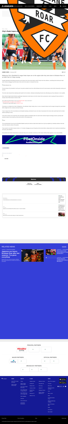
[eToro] (22, 361)
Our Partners (50, 409)
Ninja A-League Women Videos (23, 384)
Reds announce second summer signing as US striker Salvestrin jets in (13, 215)
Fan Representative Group (51, 398)
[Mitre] (45, 361)
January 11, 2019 (19, 103)
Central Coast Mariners (32, 391)
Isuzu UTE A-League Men (17, 6)
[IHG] (54, 361)
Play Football (50, 411)
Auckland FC (32, 383)
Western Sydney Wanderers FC (41, 393)
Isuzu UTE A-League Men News (14, 382)
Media (49, 407)
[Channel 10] (25, 370)
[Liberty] (13, 361)
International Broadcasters (23, 403)
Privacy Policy (10, 154)
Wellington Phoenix (42, 390)
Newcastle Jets (41, 383)
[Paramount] (34, 370)
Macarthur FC (32, 393)
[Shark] (46, 349)
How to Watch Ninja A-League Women (24, 390)
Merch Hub (50, 385)
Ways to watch (50, 393)
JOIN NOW (64, 6)
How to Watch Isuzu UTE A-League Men (24, 393)
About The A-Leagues (51, 381)
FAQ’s (49, 391)
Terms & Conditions (21, 418)
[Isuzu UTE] (21, 349)
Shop (36, 418)
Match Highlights (23, 396)
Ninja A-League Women (29, 6)
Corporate (49, 383)
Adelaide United (32, 381)
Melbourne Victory (42, 381)
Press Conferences (24, 400)
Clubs (50, 6)
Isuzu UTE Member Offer (51, 405)
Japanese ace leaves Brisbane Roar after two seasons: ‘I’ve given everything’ (14, 208)
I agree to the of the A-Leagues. (11, 154)
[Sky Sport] (43, 370)
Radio (49, 395)
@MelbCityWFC (22, 100)
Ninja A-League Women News (14, 385)
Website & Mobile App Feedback (51, 401)
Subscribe (6, 158)
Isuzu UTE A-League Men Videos (24, 387)
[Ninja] (34, 349)
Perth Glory (41, 385)
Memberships (39, 6)
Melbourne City (32, 395)
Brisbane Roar (32, 385)
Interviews (22, 398)
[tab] (29, 184)
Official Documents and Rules (51, 388)
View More (64, 246)
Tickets (22, 381)
